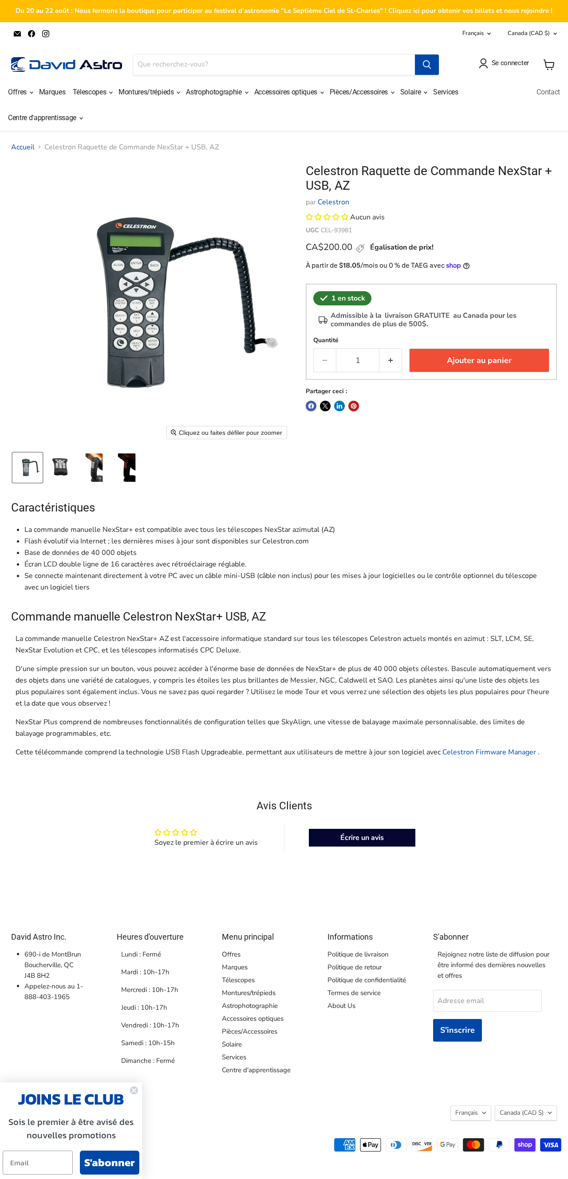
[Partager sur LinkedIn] (339, 406)
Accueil (23, 147)
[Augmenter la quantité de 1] (390, 360)
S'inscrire (457, 1030)
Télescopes (90, 92)
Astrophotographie (214, 92)
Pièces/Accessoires (360, 92)
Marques (52, 92)
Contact (548, 92)
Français (473, 33)
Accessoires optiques (286, 92)
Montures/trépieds (146, 92)
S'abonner (109, 1162)
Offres (18, 92)
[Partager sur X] (325, 406)
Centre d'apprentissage (43, 117)
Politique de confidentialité (366, 980)
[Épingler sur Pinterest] (353, 406)
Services (445, 92)
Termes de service (354, 992)
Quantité (326, 340)
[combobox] (274, 65)
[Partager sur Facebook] (311, 406)
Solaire (411, 92)
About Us (341, 1005)
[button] (27, 468)
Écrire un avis (362, 838)
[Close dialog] (134, 1090)
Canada (529, 33)
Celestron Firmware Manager (489, 752)
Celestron (333, 202)
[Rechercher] (427, 65)
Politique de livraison (358, 954)
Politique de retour (354, 967)
